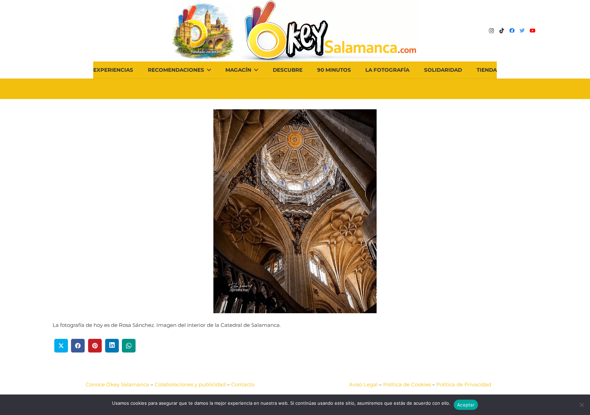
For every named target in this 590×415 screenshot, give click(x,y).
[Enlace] (330, 30)
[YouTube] (532, 31)
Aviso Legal (363, 384)
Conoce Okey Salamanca (117, 384)
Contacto (242, 384)
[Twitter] (522, 31)
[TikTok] (501, 31)
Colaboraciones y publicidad (190, 384)
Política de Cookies (407, 384)
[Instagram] (491, 31)
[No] (581, 404)
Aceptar (466, 404)
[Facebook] (512, 31)
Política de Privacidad (463, 384)
